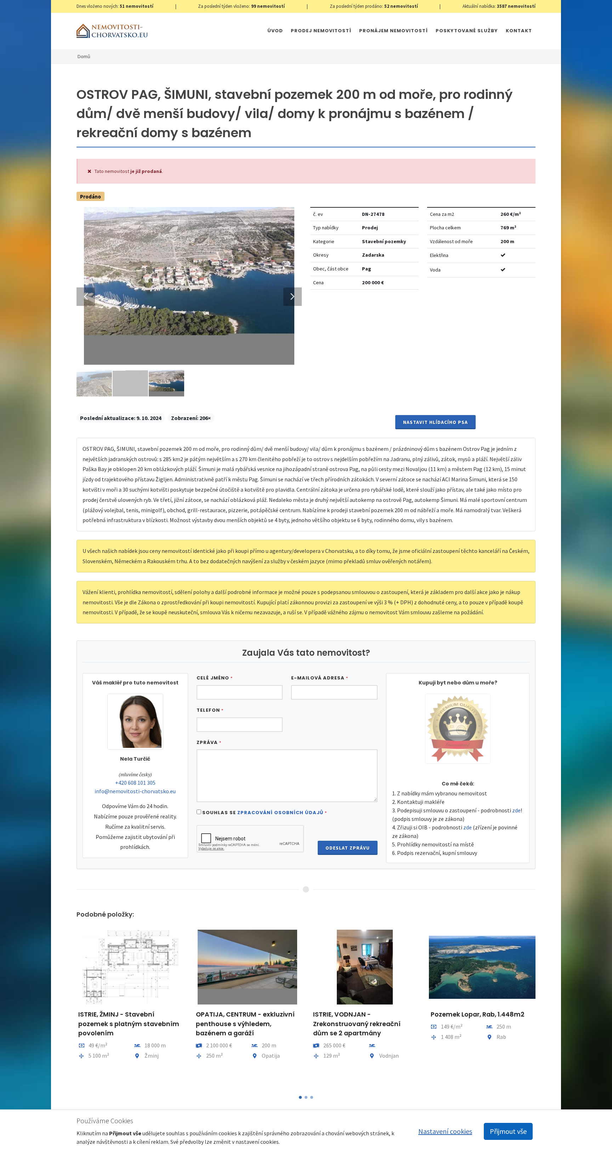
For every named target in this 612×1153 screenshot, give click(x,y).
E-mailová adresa (319, 678)
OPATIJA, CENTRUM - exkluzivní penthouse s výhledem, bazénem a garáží (245, 1023)
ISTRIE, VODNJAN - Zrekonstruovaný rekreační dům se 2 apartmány (357, 1023)
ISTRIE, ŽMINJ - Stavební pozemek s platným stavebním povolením (128, 1023)
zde (516, 810)
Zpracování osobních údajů (280, 812)
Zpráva (209, 742)
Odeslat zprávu (347, 848)
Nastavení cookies (445, 1131)
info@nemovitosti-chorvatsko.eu (135, 791)
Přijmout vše (508, 1131)
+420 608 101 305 (135, 782)
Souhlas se (264, 812)
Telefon (210, 710)
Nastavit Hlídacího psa (435, 422)
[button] (300, 1097)
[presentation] (70, 1007)
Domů (84, 56)
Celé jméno (215, 678)
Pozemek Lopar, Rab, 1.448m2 (478, 1014)
